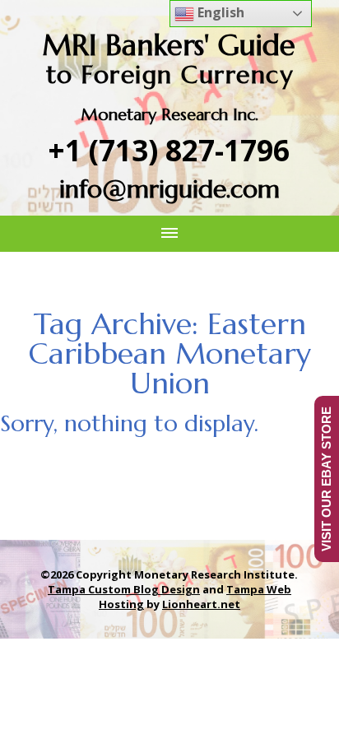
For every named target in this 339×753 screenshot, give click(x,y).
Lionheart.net (201, 604)
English (219, 12)
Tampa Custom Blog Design (124, 589)
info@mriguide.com (169, 189)
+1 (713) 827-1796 (169, 150)
